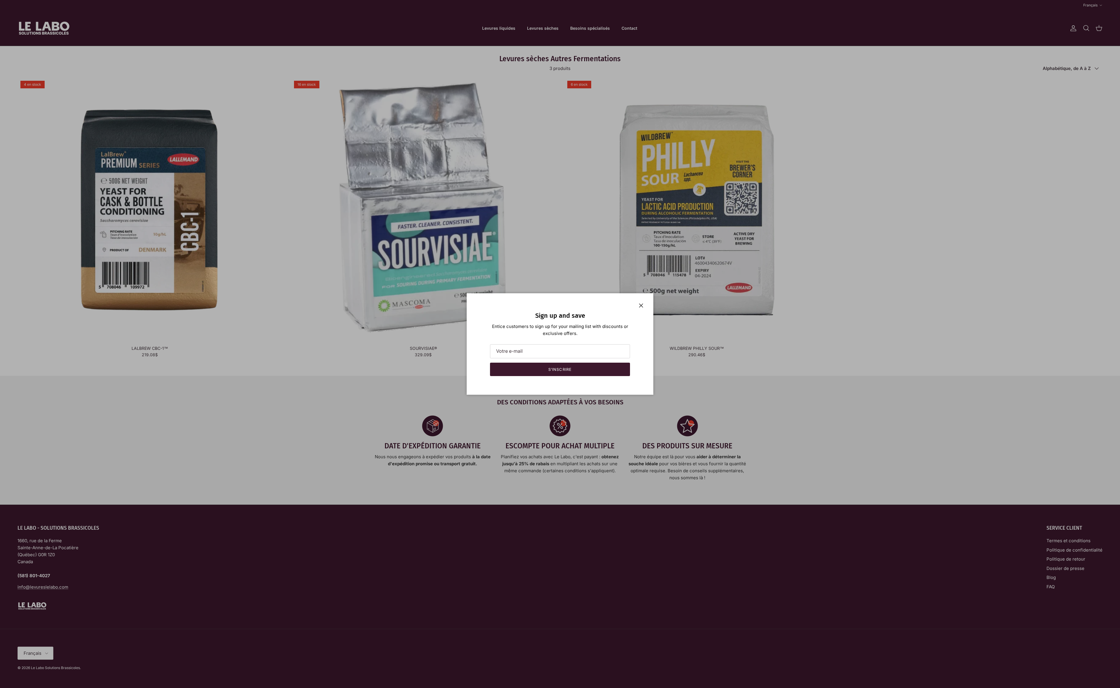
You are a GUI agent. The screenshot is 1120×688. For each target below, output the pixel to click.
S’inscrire (559, 369)
